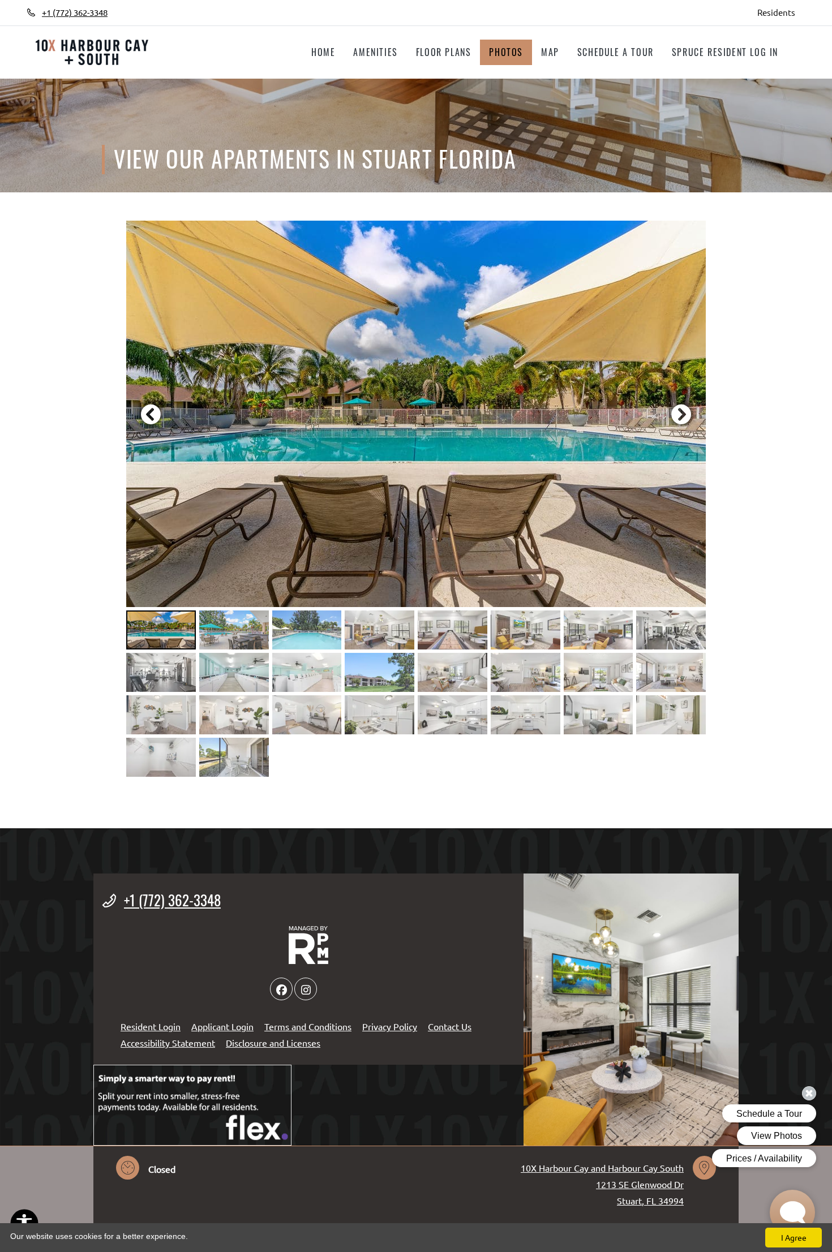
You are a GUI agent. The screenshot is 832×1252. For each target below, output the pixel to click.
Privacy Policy (389, 1026)
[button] (416, 414)
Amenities (375, 52)
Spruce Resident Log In (729, 52)
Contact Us (449, 1026)
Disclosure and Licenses (273, 1042)
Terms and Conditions (307, 1026)
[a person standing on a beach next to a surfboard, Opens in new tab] (192, 1105)
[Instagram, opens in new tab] (156, 12)
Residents (781, 12)
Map (550, 52)
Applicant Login (222, 1026)
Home (323, 52)
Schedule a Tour (615, 52)
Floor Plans (443, 52)
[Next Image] (681, 414)
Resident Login (151, 1026)
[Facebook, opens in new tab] (132, 12)
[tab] (161, 629)
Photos (506, 52)
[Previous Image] (150, 414)
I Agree (794, 1237)
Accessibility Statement (168, 1042)
